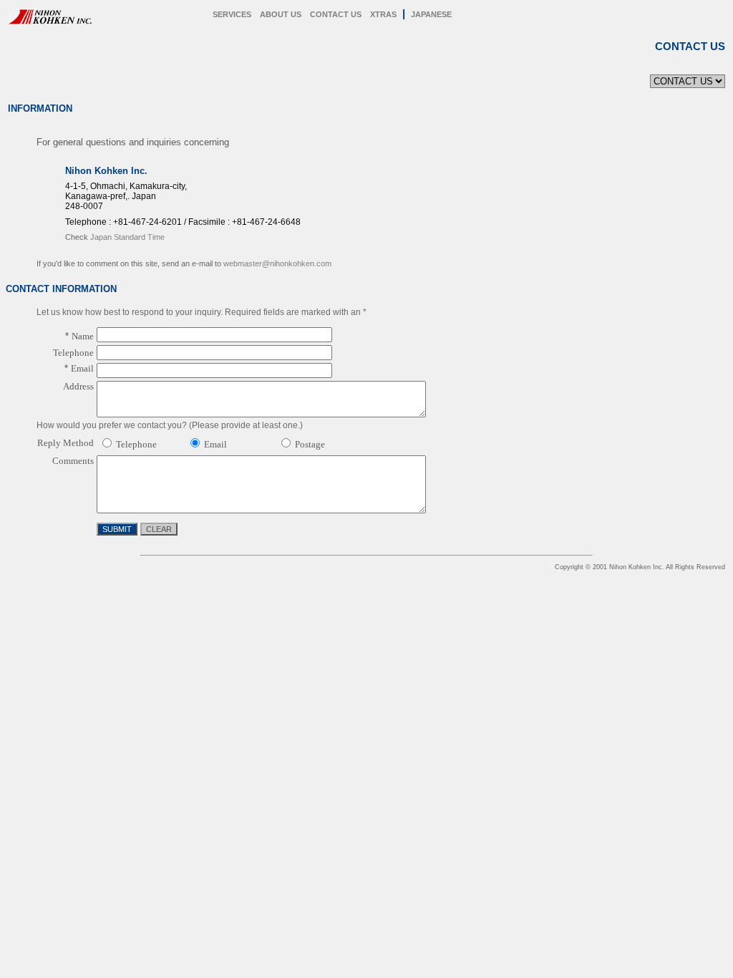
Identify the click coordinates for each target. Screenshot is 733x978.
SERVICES (232, 14)
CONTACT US (335, 14)
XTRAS (383, 14)
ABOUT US (280, 14)
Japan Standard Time (127, 237)
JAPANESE (431, 14)
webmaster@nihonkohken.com (277, 263)
